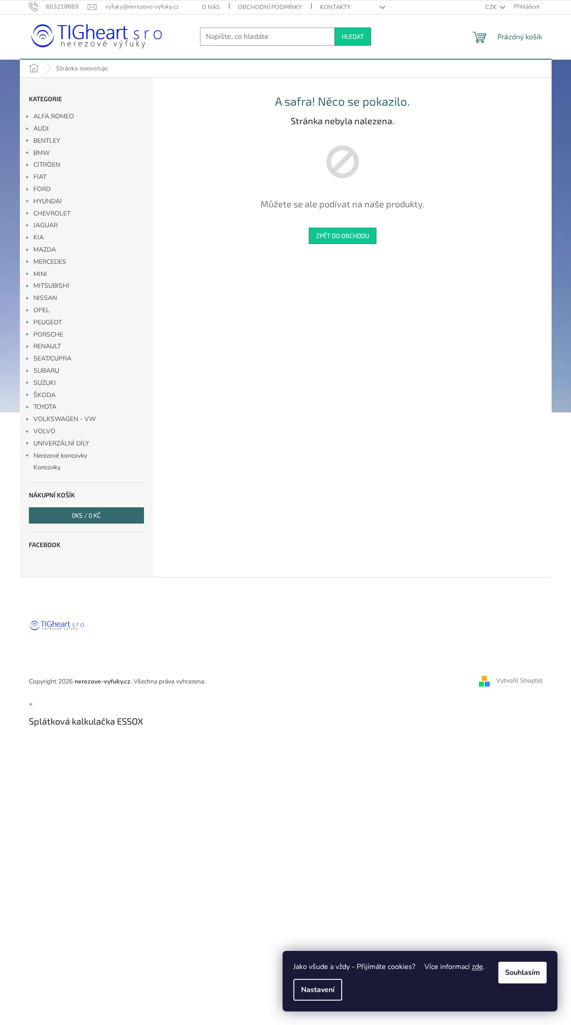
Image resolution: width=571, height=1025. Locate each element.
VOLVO (44, 431)
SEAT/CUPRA (52, 358)
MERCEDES (49, 261)
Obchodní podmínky (270, 7)
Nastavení (317, 990)
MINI (40, 274)
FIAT (39, 177)
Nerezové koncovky (60, 455)
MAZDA (44, 249)
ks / (86, 515)
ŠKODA (44, 395)
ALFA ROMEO (53, 116)
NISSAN (45, 298)
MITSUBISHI (51, 285)
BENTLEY (46, 140)
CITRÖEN (46, 164)
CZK (491, 7)
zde (477, 967)
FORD (42, 189)
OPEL (41, 310)
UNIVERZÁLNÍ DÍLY (61, 443)
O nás (211, 7)
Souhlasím (522, 973)
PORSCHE (48, 334)
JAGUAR (45, 225)
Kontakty (335, 7)
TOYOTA (44, 407)
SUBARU (46, 370)
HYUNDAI (47, 201)
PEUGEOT (47, 322)
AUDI (41, 128)
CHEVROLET (51, 213)
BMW (41, 153)
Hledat (353, 36)
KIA (38, 237)
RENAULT (47, 346)
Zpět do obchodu (342, 235)
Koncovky (46, 467)
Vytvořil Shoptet (519, 681)
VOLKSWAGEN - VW (64, 419)
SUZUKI (44, 383)
